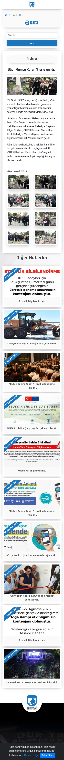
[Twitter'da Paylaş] (36, 23)
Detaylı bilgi (31, 755)
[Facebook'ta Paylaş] (32, 23)
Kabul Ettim (47, 755)
